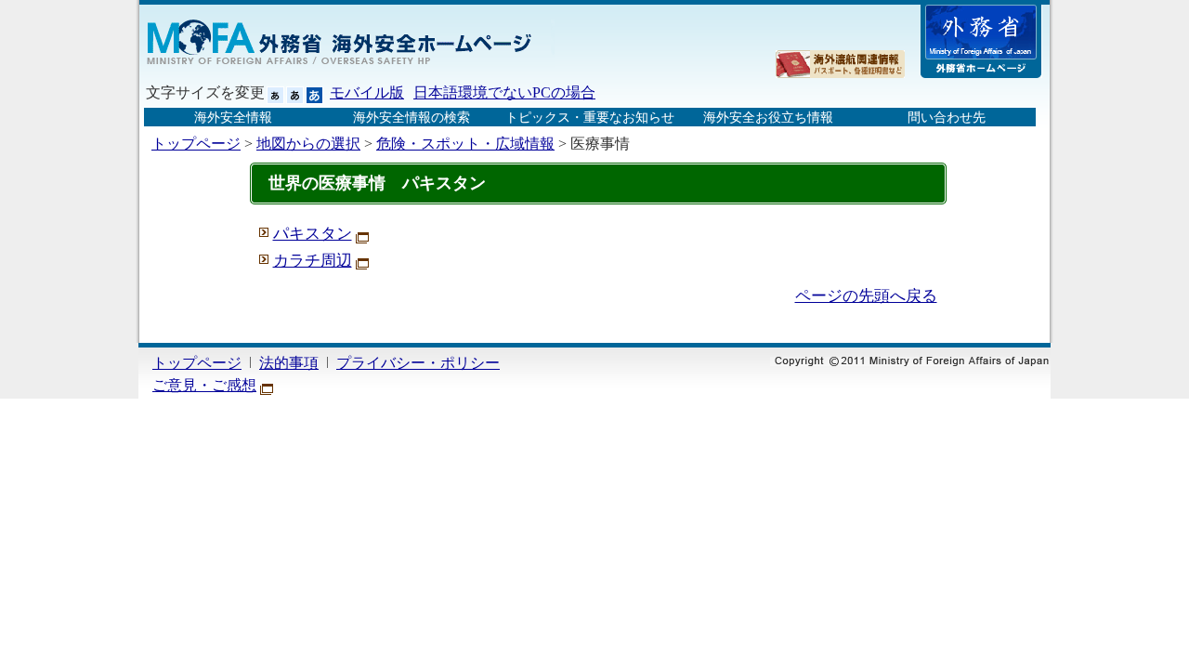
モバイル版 (367, 92)
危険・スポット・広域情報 (465, 143)
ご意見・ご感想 (204, 385)
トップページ (196, 143)
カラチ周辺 (312, 260)
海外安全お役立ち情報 (768, 117)
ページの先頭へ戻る (866, 296)
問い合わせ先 (947, 117)
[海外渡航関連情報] (840, 64)
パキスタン (312, 234)
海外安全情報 (233, 117)
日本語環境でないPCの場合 (504, 92)
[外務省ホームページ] (981, 41)
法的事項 (289, 363)
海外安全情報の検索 (411, 117)
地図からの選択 (308, 143)
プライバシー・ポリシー (418, 363)
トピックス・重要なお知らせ (589, 117)
